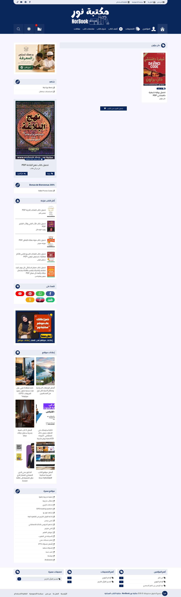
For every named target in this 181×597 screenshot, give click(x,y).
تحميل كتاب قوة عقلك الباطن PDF (32, 240)
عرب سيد (49, 552)
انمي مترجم (48, 528)
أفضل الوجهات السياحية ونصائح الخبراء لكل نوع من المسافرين (45, 390)
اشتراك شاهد (47, 548)
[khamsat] (30, 299)
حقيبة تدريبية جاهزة (45, 497)
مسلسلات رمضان (45, 91)
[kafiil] (50, 299)
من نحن (159, 2)
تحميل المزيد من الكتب (115, 108)
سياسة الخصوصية (137, 2)
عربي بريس (48, 520)
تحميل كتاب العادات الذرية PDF (34, 210)
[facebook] (29, 2)
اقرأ (164, 593)
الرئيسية (64, 594)
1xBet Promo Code (45, 191)
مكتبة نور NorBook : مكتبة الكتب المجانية (121, 593)
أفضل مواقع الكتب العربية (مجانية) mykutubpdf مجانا (45, 475)
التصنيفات (129, 29)
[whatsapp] (40, 293)
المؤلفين (146, 29)
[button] (29, 29)
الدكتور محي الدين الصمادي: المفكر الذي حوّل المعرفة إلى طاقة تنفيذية (24, 476)
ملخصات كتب (88, 29)
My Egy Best (47, 88)
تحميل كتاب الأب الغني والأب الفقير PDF (32, 225)
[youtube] (21, 2)
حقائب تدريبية (47, 501)
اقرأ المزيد (20, 173)
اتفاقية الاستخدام (121, 2)
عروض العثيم (47, 532)
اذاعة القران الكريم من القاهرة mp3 (40, 517)
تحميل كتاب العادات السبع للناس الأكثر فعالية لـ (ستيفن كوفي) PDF (31, 255)
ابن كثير (142, 578)
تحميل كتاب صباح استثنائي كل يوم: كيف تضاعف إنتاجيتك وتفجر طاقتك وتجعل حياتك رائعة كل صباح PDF (31, 270)
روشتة (50, 556)
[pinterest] (25, 2)
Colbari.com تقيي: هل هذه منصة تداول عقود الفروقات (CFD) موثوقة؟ (25, 392)
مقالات (77, 29)
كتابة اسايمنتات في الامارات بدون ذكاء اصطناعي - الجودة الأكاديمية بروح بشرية (45, 434)
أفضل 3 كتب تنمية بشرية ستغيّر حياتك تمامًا (24, 433)
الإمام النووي (142, 582)
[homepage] (162, 29)
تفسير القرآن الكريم (90, 582)
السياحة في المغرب (45, 536)
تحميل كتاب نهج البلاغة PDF (35, 165)
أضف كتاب (112, 29)
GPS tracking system (44, 509)
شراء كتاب (101, 29)
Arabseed (48, 560)
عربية (49, 173)
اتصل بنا (150, 2)
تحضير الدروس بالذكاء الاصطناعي (40, 524)
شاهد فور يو (47, 513)
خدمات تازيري (47, 505)
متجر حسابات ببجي (45, 540)
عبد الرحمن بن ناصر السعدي (142, 586)
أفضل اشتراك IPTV (45, 544)
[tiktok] (17, 2)
